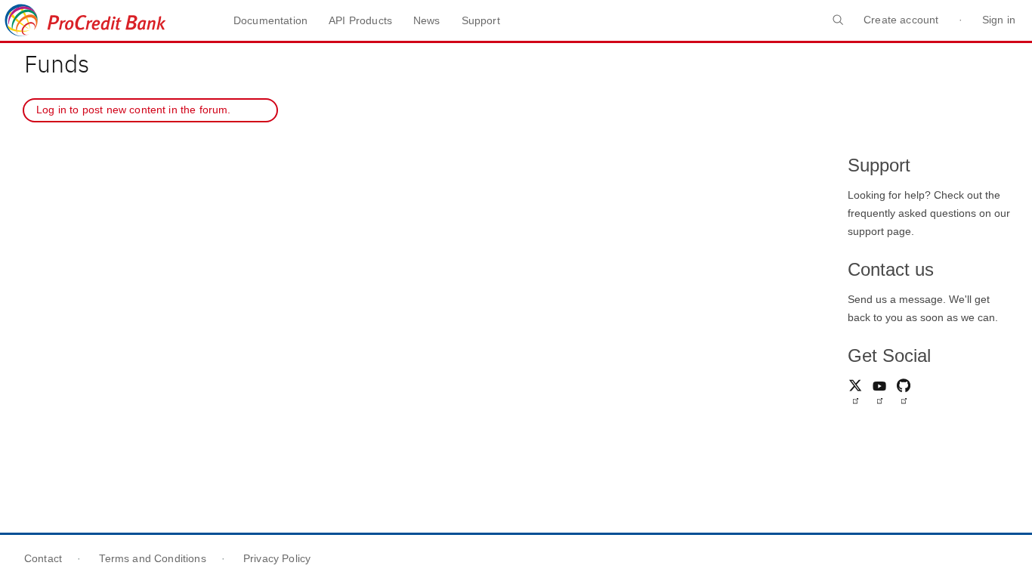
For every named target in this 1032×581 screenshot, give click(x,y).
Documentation (270, 20)
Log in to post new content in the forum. (132, 110)
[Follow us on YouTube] (879, 395)
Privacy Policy (277, 558)
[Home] (106, 20)
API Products (360, 20)
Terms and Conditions (152, 558)
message (921, 299)
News (426, 20)
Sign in (998, 20)
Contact (43, 558)
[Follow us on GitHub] (903, 395)
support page (879, 231)
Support (481, 20)
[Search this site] (838, 28)
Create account (901, 20)
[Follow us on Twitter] (855, 395)
